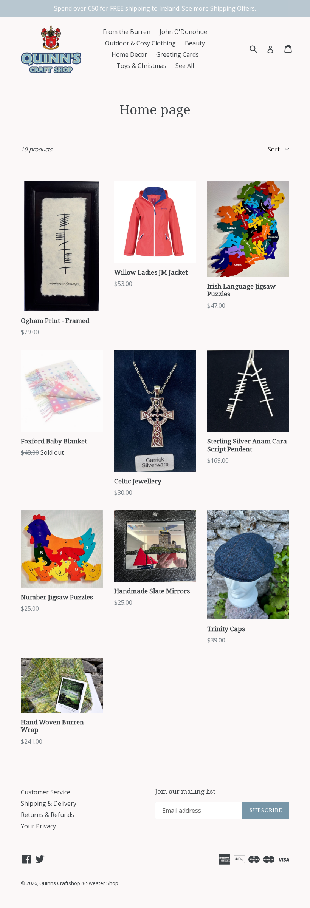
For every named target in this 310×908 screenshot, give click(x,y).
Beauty (195, 43)
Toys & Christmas (141, 66)
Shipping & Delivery (48, 803)
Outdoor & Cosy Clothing (140, 43)
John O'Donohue (183, 32)
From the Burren (126, 32)
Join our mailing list (185, 791)
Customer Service (45, 792)
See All (184, 66)
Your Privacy (38, 826)
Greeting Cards (177, 54)
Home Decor (129, 54)
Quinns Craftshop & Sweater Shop (78, 883)
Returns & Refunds (47, 815)
